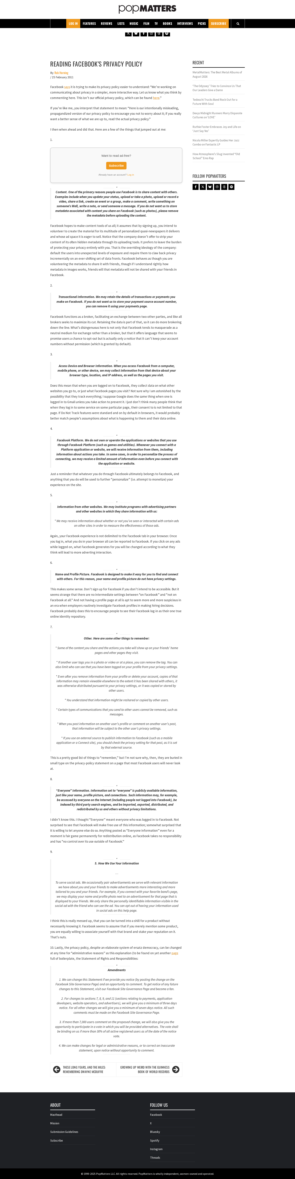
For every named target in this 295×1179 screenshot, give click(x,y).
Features (89, 23)
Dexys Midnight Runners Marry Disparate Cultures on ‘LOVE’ (217, 115)
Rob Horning (61, 73)
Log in (130, 174)
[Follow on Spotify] (167, 33)
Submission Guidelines (64, 1132)
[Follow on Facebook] (144, 33)
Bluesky (155, 1132)
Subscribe (218, 23)
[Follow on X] (128, 33)
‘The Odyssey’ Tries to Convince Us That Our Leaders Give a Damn (217, 88)
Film (146, 23)
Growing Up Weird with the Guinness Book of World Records (145, 1069)
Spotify (154, 1140)
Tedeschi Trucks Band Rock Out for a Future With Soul (215, 102)
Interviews (185, 23)
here (156, 98)
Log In (73, 23)
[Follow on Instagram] (151, 33)
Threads (155, 1158)
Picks (202, 23)
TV (156, 23)
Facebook (156, 1115)
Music (134, 23)
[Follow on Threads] (159, 33)
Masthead (56, 1115)
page (174, 953)
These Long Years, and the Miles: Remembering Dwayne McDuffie (84, 1069)
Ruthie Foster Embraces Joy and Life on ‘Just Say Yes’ (217, 129)
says (67, 87)
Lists (121, 23)
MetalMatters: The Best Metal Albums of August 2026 (217, 74)
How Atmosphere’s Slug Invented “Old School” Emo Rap (216, 156)
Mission (54, 1123)
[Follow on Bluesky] (136, 33)
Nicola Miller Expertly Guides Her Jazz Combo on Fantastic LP (216, 142)
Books (167, 23)
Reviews (106, 23)
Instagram (156, 1149)
